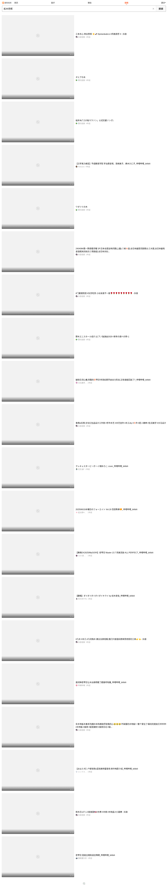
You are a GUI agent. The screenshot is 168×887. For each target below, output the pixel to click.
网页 (16, 3)
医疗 (53, 3)
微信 (90, 3)
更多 (163, 3)
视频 (126, 3)
